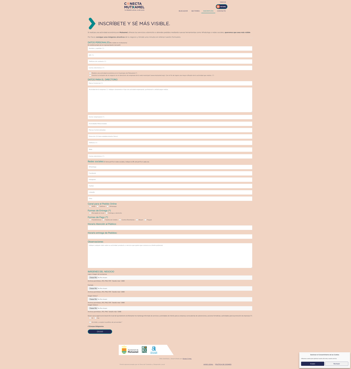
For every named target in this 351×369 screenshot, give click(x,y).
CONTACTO (221, 11)
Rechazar (337, 364)
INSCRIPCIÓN (208, 11)
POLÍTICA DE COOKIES (223, 364)
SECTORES (195, 11)
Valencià (223, 2)
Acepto (312, 364)
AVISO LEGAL (208, 364)
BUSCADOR (183, 11)
